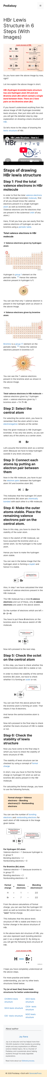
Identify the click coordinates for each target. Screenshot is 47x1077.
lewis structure (10, 130)
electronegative (10, 424)
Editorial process (28, 1061)
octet (28, 679)
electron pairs (13, 480)
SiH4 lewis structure (13, 1008)
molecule (32, 198)
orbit (32, 212)
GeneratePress (35, 1073)
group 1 (18, 274)
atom (5, 207)
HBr (5, 122)
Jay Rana (23, 1036)
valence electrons (34, 195)
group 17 (19, 344)
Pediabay (10, 5)
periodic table (25, 227)
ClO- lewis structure (13, 1016)
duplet (32, 564)
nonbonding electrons (27, 817)
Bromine (7, 344)
